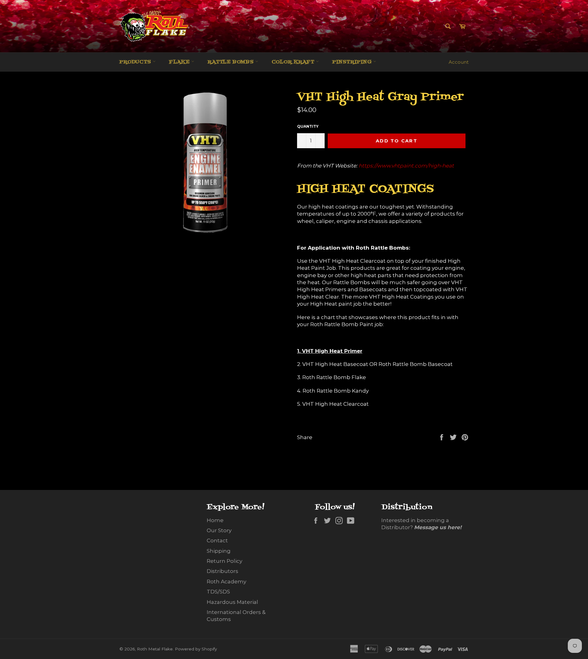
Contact (217, 540)
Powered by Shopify (196, 648)
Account (459, 62)
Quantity (307, 126)
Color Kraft (294, 62)
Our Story (219, 530)
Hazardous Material (232, 602)
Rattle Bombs (231, 62)
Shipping (219, 551)
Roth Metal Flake (155, 648)
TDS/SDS (218, 592)
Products (136, 62)
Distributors (222, 571)
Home (215, 520)
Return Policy (224, 561)
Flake (180, 62)
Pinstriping (352, 62)
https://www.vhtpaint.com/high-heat (406, 166)
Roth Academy (226, 581)
